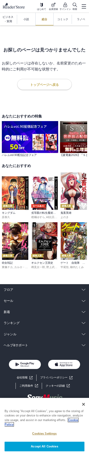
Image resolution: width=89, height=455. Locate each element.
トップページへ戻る (44, 84)
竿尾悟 (64, 267)
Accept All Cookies (44, 446)
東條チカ (7, 267)
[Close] (84, 404)
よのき (64, 217)
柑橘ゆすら (38, 217)
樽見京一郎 (38, 267)
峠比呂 (50, 217)
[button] (57, 386)
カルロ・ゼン (22, 267)
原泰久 (6, 217)
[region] (44, 426)
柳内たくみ (77, 267)
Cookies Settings (44, 433)
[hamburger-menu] (84, 6)
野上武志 (51, 267)
